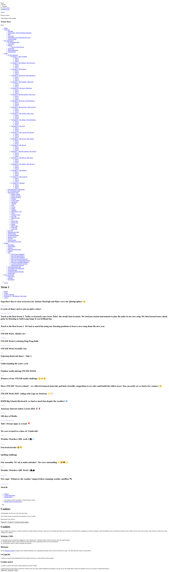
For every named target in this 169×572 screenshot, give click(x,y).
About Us (7, 29)
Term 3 (17, 61)
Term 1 (17, 58)
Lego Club (14, 227)
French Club (14, 222)
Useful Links (11, 273)
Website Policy (8, 497)
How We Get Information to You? (20, 260)
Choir (12, 213)
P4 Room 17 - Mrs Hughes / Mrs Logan (22, 113)
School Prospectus (13, 50)
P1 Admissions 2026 (13, 42)
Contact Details (12, 39)
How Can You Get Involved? (19, 259)
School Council (12, 237)
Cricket (13, 207)
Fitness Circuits (15, 194)
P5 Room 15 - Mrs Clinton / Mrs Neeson (22, 132)
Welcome (10, 31)
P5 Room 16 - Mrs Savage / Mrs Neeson (22, 139)
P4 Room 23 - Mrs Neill (18, 126)
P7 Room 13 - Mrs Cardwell (19, 177)
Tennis (13, 208)
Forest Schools (12, 240)
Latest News (11, 276)
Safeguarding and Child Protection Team (19, 37)
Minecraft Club (15, 218)
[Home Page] (5, 9)
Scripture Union (15, 214)
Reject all (3, 522)
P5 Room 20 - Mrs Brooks (18, 145)
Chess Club (14, 221)
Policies (10, 45)
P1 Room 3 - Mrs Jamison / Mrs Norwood (23, 63)
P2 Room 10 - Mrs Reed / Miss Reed (21, 88)
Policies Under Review (17, 47)
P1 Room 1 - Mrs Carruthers (19, 56)
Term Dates (11, 245)
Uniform (10, 248)
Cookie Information (9, 495)
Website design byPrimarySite (13, 501)
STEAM (10, 238)
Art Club (13, 216)
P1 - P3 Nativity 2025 (14, 191)
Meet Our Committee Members (20, 262)
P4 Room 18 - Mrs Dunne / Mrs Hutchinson (23, 120)
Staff (9, 34)
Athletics (13, 203)
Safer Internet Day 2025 (14, 241)
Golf (12, 205)
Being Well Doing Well (14, 249)
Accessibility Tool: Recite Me (16, 268)
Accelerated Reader (13, 235)
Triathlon (13, 210)
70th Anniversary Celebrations (16, 189)
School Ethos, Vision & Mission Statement (19, 33)
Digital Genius (12, 233)
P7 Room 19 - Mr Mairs (18, 183)
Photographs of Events (17, 265)
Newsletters (11, 279)
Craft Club (14, 229)
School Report (12, 52)
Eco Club (10, 230)
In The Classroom (13, 55)
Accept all (10, 522)
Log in (8, 8)
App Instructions (12, 270)
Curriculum (11, 44)
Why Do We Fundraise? (18, 257)
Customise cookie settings (21, 522)
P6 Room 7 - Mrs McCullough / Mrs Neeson (23, 151)
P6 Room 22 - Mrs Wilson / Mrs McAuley (23, 164)
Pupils (6, 53)
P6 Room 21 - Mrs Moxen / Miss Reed (22, 158)
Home (6, 28)
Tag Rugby (14, 202)
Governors (11, 36)
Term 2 (17, 59)
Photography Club (16, 211)
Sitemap (6, 494)
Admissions (11, 48)
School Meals (11, 246)
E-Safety (10, 251)
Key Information (8, 40)
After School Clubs (13, 192)
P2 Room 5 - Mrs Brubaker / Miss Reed (22, 82)
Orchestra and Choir (13, 232)
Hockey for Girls (16, 195)
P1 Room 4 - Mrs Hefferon (18, 69)
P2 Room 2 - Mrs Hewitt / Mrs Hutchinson (23, 75)
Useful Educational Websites (16, 271)
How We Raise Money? (18, 256)
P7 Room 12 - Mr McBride (18, 170)
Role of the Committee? (17, 254)
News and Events (9, 275)
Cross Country (15, 200)
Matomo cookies (9, 550)
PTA (9, 252)
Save (16, 570)
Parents (6, 243)
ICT (12, 219)
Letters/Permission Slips (14, 267)
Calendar (10, 278)
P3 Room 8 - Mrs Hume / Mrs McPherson (23, 101)
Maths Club (14, 226)
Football (13, 199)
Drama (13, 224)
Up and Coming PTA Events (19, 264)
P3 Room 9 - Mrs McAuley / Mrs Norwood (23, 107)
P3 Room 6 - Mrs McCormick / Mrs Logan (23, 94)
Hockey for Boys (16, 197)
